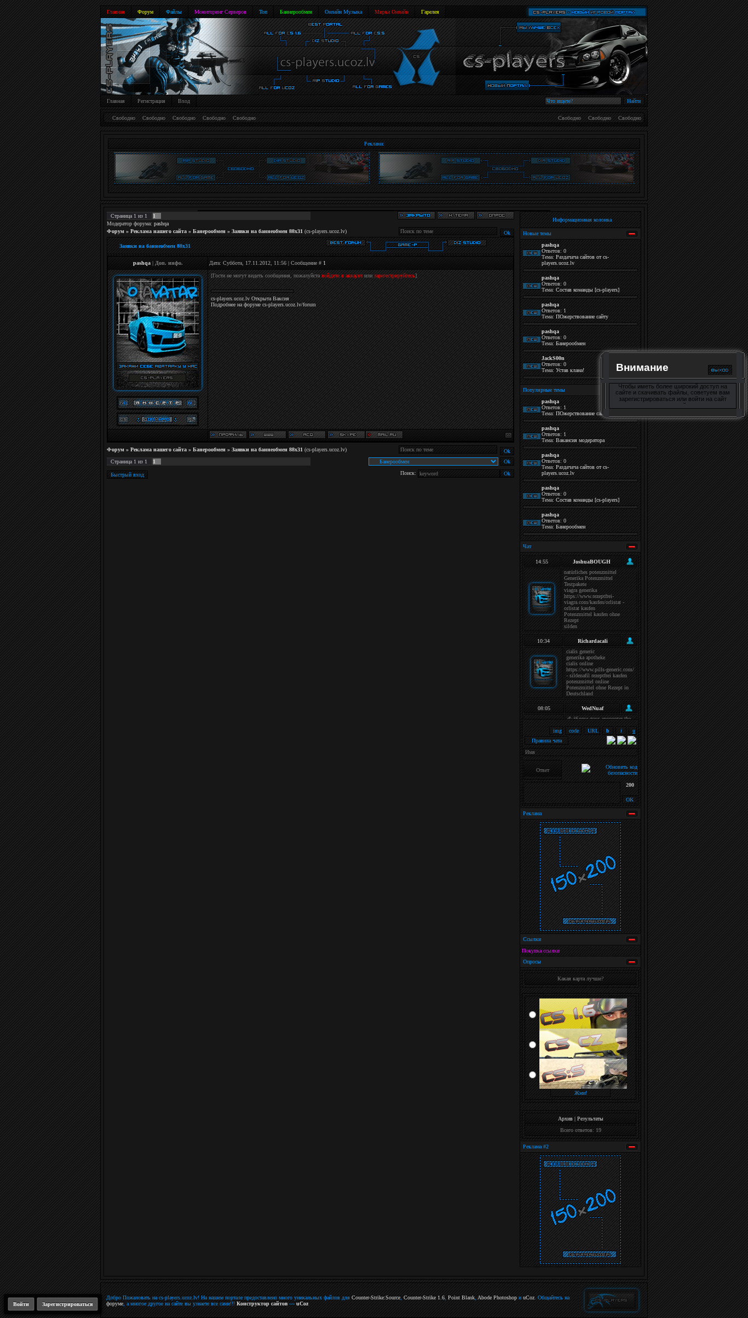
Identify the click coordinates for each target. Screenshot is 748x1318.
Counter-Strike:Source (376, 1297)
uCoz (528, 1297)
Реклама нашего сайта (158, 231)
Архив (565, 1119)
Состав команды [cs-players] (587, 290)
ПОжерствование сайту (582, 316)
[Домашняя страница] (267, 435)
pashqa (161, 223)
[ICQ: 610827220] (307, 435)
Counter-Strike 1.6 (424, 1297)
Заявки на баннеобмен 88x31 (267, 231)
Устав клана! (570, 370)
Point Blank (461, 1297)
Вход (184, 101)
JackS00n (553, 358)
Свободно (123, 118)
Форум (115, 231)
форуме (114, 1303)
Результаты (590, 1119)
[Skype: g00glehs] (346, 435)
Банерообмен (209, 231)
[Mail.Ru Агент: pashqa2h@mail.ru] (384, 435)
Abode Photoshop (497, 1297)
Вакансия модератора (580, 440)
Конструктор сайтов (262, 1303)
